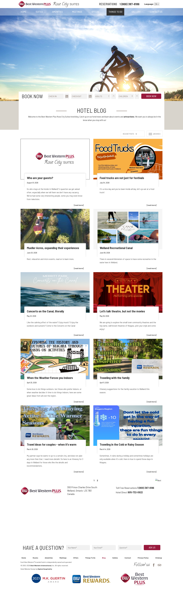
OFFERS (95, 11)
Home (23, 11)
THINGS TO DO (115, 11)
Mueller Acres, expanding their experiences (53, 248)
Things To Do (90, 558)
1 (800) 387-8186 (129, 4)
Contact (128, 558)
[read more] (79, 205)
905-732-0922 (135, 492)
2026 (28, 565)
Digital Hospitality (45, 569)
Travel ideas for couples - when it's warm (51, 444)
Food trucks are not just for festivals (122, 178)
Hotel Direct (121, 492)
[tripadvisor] (158, 565)
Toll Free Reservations (126, 487)
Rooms (35, 558)
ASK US (152, 547)
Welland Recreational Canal (116, 248)
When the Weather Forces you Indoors (50, 378)
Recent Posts (128, 134)
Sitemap (158, 558)
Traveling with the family (115, 378)
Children (123, 96)
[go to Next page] (158, 480)
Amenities (57, 11)
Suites (39, 11)
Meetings (77, 11)
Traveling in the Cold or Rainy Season (122, 444)
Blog (104, 558)
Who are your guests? (40, 178)
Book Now (151, 96)
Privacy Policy (143, 558)
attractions (129, 116)
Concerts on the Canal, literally (45, 311)
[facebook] (152, 565)
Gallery (115, 558)
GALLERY (136, 11)
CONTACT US (156, 11)
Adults (98, 96)
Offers (75, 558)
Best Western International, (41, 565)
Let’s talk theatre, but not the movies (122, 311)
